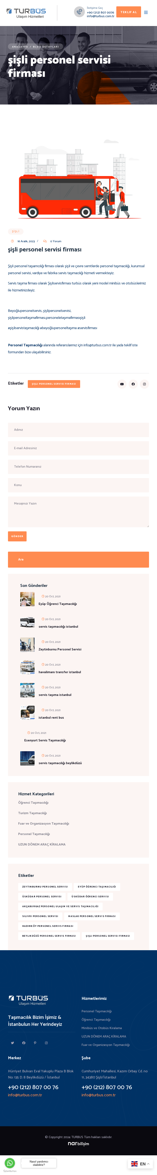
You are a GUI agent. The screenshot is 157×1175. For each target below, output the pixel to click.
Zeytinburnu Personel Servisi (60, 649)
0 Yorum (55, 241)
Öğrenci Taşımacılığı (33, 803)
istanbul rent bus (51, 717)
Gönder (17, 536)
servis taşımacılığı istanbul (58, 627)
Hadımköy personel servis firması (47, 926)
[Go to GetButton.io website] (9, 1171)
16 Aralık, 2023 (26, 241)
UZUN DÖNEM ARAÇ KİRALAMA (42, 844)
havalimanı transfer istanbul (60, 672)
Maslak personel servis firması (92, 916)
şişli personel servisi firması (54, 384)
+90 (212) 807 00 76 (33, 1087)
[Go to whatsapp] (10, 1163)
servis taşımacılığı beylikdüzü (60, 763)
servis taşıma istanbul (55, 695)
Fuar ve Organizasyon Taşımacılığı (43, 823)
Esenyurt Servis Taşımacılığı (45, 740)
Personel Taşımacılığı (34, 834)
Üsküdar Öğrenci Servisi (90, 897)
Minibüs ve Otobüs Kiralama (102, 1028)
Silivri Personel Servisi (40, 916)
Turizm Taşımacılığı (32, 813)
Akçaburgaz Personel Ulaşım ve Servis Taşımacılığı (60, 906)
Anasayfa (20, 47)
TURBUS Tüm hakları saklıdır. (91, 1137)
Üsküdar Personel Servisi (42, 897)
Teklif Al (128, 12)
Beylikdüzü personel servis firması (49, 936)
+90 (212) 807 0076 (100, 12)
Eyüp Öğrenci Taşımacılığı (58, 604)
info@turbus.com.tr (100, 16)
